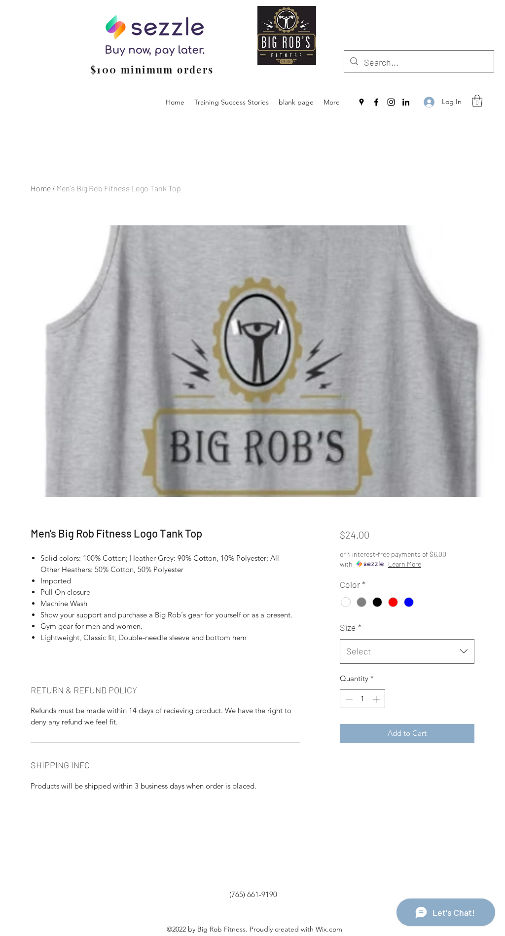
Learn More (404, 564)
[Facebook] (376, 102)
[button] (477, 101)
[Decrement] (348, 699)
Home (41, 188)
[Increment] (377, 699)
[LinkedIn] (406, 102)
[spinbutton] (362, 699)
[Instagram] (391, 102)
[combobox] (407, 651)
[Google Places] (361, 102)
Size (350, 627)
